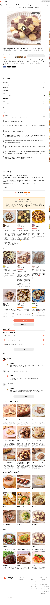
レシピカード (43, 4)
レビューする (24, 320)
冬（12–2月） (35, 506)
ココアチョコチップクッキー (38, 462)
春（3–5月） (20, 524)
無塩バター (5, 82)
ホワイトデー (35, 524)
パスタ (33, 565)
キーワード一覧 (34, 588)
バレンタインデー (7, 524)
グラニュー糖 (6, 85)
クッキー (34, 546)
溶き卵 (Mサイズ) (7, 87)
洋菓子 (18, 488)
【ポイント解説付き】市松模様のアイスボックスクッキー (23, 463)
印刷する (14, 66)
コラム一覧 (33, 582)
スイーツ (5, 488)
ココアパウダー (7, 103)
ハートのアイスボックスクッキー (38, 441)
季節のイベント (21, 506)
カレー (18, 565)
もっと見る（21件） (24, 396)
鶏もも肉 (5, 546)
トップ (32, 579)
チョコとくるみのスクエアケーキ (9, 463)
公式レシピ (31, 4)
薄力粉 (5, 93)
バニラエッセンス (7, 95)
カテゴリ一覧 (33, 586)
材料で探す (21, 579)
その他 (4, 506)
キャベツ (19, 546)
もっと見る (24, 349)
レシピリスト (33, 581)
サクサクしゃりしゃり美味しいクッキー (9, 441)
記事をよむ (37, 4)
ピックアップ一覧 (34, 584)
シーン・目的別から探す (24, 582)
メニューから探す (23, 581)
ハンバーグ (5, 565)
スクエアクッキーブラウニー (23, 440)
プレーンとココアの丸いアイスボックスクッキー (9, 418)
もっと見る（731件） (23, 324)
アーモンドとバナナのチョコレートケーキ (23, 418)
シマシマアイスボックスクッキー (38, 418)
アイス (33, 488)
